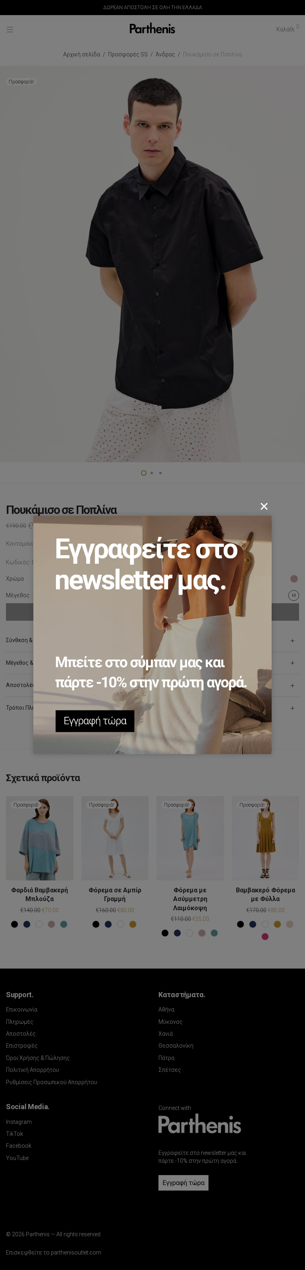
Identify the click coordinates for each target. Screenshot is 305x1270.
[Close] (264, 506)
